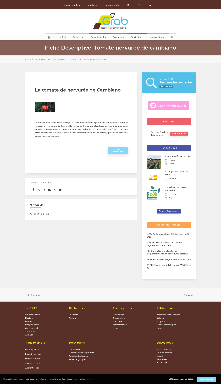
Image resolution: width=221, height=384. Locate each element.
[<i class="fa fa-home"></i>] (51, 36)
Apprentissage (32, 367)
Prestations (118, 37)
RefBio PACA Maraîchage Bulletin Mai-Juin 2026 (169, 259)
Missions (29, 318)
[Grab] (110, 21)
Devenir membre (33, 354)
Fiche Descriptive (118, 151)
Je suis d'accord (206, 379)
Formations (74, 349)
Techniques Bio (99, 37)
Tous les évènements (169, 211)
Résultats (73, 314)
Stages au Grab (32, 363)
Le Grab (62, 37)
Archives (29, 334)
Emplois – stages (33, 358)
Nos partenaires (33, 324)
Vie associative (32, 314)
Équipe (28, 321)
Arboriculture (119, 318)
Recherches (79, 37)
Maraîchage (118, 314)
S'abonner (177, 133)
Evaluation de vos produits (81, 352)
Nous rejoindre (157, 37)
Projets (72, 318)
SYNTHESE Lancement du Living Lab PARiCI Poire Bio (169, 266)
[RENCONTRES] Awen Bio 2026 (177, 156)
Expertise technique (78, 356)
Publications (137, 37)
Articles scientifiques (166, 324)
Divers (115, 328)
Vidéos (160, 328)
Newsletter (92, 5)
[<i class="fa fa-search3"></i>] (172, 36)
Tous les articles (164, 352)
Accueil (28, 59)
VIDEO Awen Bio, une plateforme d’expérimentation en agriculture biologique (167, 252)
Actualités (30, 331)
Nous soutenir (31, 328)
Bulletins (160, 318)
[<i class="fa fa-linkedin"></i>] (149, 5)
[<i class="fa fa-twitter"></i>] (129, 5)
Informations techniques (56, 59)
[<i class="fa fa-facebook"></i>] (140, 5)
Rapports (161, 321)
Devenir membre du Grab (172, 105)
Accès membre (72, 5)
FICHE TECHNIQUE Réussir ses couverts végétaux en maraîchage (164, 244)
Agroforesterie (120, 324)
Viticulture (117, 321)
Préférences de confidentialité (180, 379)
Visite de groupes (77, 359)
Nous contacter (112, 5)
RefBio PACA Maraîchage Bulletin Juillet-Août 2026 (168, 235)
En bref (160, 356)
